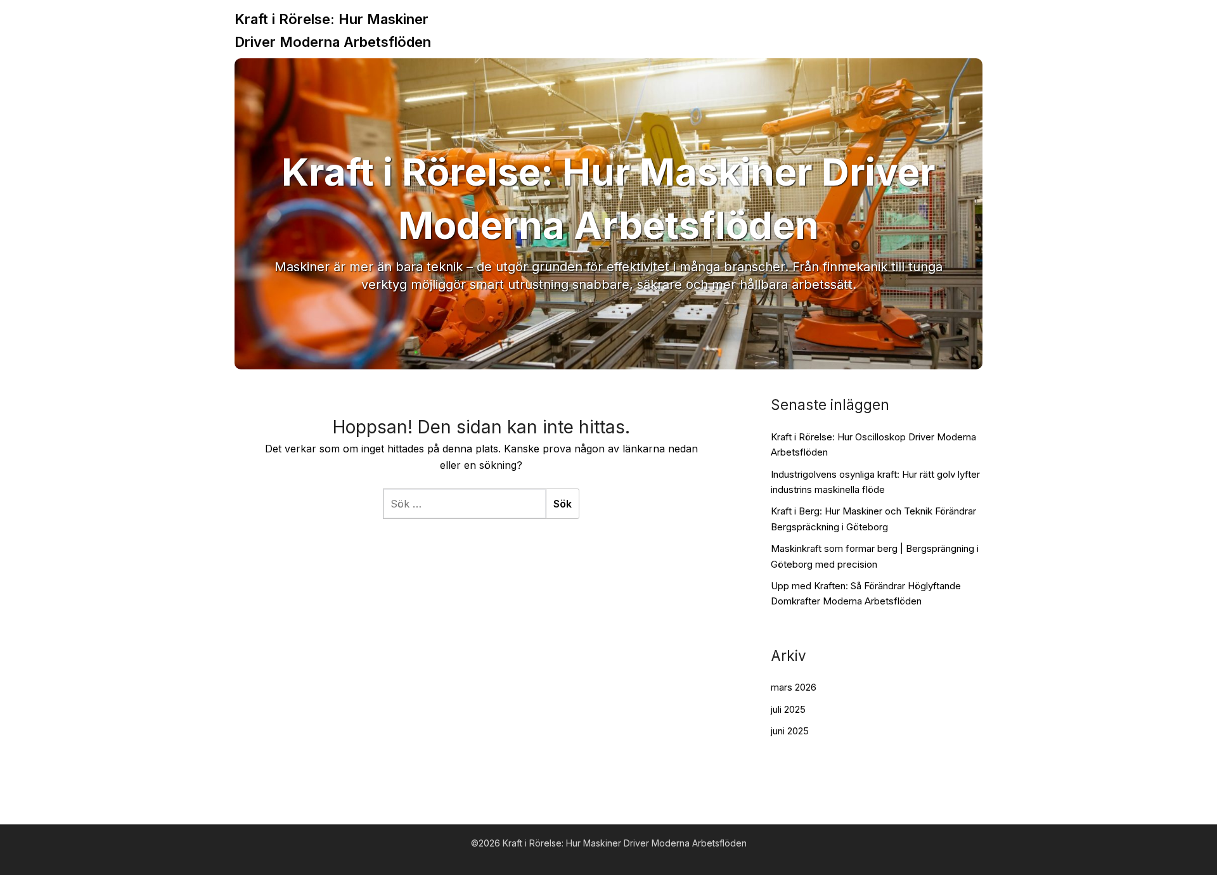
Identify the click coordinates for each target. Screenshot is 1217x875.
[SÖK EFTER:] (464, 504)
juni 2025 (790, 731)
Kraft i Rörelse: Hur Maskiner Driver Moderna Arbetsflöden (333, 30)
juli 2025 (788, 709)
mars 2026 (793, 687)
